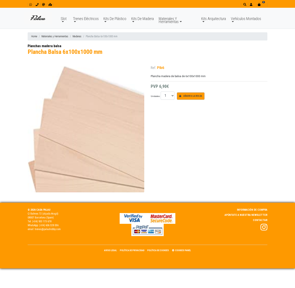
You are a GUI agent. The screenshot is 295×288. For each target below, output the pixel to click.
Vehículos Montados (246, 18)
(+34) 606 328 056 (49, 225)
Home (34, 36)
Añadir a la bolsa (192, 96)
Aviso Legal (110, 250)
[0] (262, 4)
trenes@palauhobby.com (48, 229)
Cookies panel (183, 250)
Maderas (77, 36)
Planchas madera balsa (44, 46)
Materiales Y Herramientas (169, 20)
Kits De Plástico (114, 18)
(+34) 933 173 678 (41, 221)
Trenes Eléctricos (86, 18)
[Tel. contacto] (37, 4)
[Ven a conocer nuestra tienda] (50, 4)
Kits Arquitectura (213, 18)
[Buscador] (244, 4)
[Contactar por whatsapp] (30, 4)
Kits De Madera (142, 18)
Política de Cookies (158, 250)
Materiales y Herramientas (54, 36)
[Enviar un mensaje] (43, 4)
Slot (64, 18)
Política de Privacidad (132, 250)
